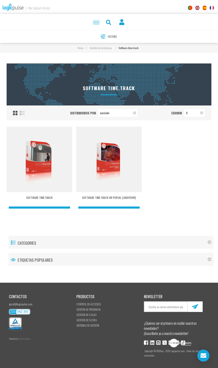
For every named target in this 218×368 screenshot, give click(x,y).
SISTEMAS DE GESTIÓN (87, 325)
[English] (197, 8)
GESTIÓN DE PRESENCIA (88, 309)
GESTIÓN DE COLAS (86, 314)
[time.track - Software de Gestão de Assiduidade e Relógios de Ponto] (39, 159)
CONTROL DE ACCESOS (88, 304)
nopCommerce (24, 338)
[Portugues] (190, 8)
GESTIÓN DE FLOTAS (86, 320)
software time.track (39, 197)
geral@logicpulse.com (20, 304)
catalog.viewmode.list (22, 113)
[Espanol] (204, 8)
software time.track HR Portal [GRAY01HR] (109, 197)
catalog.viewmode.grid (15, 113)
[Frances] (211, 8)
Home (81, 48)
